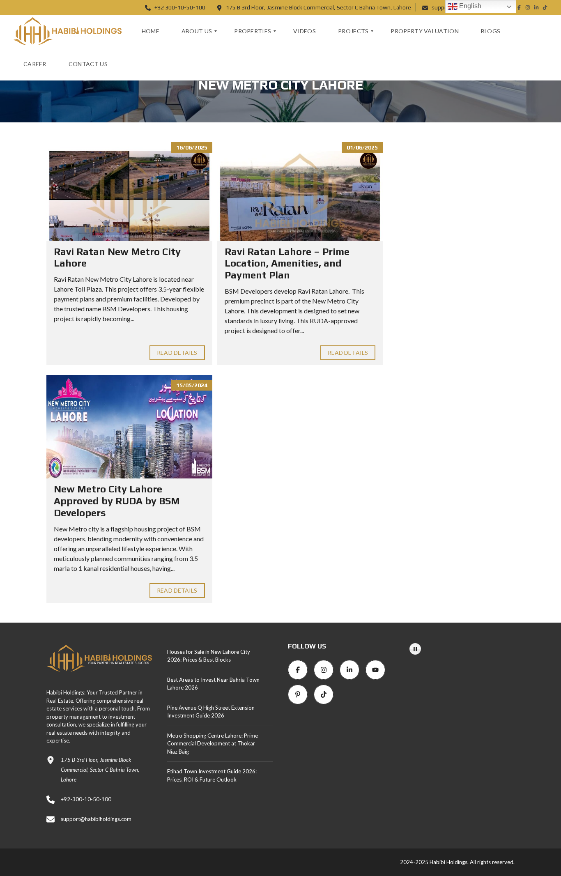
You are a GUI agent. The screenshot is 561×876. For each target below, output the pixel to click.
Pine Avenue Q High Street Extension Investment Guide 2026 (211, 711)
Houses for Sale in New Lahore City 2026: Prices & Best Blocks (208, 655)
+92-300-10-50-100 (86, 799)
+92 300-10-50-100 (179, 7)
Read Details (177, 352)
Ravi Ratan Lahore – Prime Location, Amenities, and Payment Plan (287, 263)
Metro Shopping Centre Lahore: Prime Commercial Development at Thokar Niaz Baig (212, 743)
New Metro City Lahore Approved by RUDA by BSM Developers (117, 500)
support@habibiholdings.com (96, 819)
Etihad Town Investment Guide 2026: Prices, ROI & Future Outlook (212, 775)
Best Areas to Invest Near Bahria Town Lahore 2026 (213, 683)
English (469, 5)
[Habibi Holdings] (67, 31)
